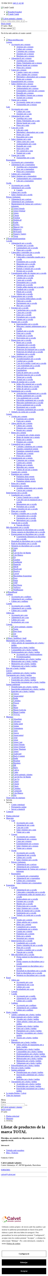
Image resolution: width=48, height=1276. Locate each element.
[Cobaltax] (16, 701)
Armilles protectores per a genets (29, 488)
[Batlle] (14, 698)
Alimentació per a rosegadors (23, 165)
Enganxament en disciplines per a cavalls (27, 534)
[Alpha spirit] (17, 724)
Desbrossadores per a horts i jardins (25, 652)
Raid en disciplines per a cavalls (24, 543)
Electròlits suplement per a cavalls (30, 400)
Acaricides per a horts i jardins (23, 677)
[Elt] (13, 557)
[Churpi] (15, 215)
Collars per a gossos (24, 49)
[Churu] (14, 786)
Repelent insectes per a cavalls (28, 375)
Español (18, 12)
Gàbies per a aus (18, 620)
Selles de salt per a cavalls (26, 389)
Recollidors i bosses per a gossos (29, 95)
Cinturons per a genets (25, 460)
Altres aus (10, 613)
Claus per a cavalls (23, 312)
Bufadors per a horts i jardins (23, 647)
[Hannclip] (16, 564)
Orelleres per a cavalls (25, 266)
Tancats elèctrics (23, 525)
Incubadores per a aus (20, 622)
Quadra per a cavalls (24, 335)
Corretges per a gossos (25, 51)
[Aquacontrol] (17, 696)
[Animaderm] (17, 728)
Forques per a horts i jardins (27, 1026)
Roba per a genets (18, 483)
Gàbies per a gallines (19, 601)
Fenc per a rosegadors (25, 169)
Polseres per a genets (24, 428)
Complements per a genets (22, 458)
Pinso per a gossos (23, 67)
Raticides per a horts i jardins (23, 691)
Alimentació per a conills (21, 608)
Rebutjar (24, 1262)
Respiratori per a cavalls (26, 407)
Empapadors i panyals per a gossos (30, 91)
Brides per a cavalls (24, 255)
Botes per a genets (18, 433)
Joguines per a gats (24, 114)
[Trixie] (14, 236)
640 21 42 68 (18, 3)
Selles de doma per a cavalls (27, 386)
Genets (9, 414)
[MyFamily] (16, 232)
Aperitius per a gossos (25, 61)
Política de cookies (13, 1244)
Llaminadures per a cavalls (27, 248)
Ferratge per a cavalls (19, 308)
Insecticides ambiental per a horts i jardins (28, 689)
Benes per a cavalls (24, 342)
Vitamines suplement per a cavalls (30, 409)
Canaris (19, 190)
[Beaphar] (15, 761)
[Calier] (14, 772)
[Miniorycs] (16, 229)
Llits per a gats (22, 130)
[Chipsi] (15, 781)
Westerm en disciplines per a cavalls (25, 546)
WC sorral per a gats (24, 151)
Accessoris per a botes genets (28, 435)
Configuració (24, 1254)
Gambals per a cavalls (25, 289)
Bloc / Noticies (12, 1153)
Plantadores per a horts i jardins (29, 1031)
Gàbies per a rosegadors (21, 174)
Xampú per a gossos (24, 98)
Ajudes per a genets (19, 416)
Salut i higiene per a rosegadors (23, 176)
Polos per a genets (23, 456)
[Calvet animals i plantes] (21, 627)
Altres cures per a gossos (26, 86)
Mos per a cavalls (23, 305)
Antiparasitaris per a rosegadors (29, 178)
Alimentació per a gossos (21, 58)
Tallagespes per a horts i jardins (23, 666)
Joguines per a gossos (25, 54)
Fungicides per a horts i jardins (23, 680)
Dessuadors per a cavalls (26, 282)
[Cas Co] (15, 779)
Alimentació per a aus (20, 617)
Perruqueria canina (18, 807)
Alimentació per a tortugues (22, 201)
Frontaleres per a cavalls (26, 262)
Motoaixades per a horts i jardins (24, 661)
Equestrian (10, 885)
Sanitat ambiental (13, 684)
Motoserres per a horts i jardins (23, 664)
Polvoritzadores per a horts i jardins (25, 1065)
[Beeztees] (15, 763)
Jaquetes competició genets (27, 449)
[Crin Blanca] (17, 555)
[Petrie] (14, 580)
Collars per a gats (23, 111)
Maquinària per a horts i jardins (18, 640)
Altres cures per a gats (25, 141)
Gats (8, 107)
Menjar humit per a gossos (27, 65)
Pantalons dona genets (25, 476)
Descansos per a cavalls (25, 347)
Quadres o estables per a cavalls (24, 513)
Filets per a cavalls (23, 301)
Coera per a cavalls (24, 280)
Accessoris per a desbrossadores (29, 654)
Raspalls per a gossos (25, 93)
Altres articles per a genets (21, 423)
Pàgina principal (12, 816)
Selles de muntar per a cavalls (23, 382)
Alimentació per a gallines (21, 599)
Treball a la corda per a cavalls (23, 412)
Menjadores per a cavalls (26, 520)
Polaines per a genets (24, 442)
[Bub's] (14, 768)
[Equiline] (15, 560)
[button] (9, 800)
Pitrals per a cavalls (24, 292)
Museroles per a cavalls (25, 264)
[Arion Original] (18, 211)
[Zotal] (14, 636)
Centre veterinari (18, 805)
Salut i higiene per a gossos (22, 84)
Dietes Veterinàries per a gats (28, 121)
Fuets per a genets (23, 421)
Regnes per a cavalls (24, 271)
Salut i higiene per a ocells (21, 195)
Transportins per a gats (25, 158)
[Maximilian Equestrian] (21, 576)
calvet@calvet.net (8, 1174)
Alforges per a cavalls (25, 275)
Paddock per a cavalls (25, 331)
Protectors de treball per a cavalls (29, 352)
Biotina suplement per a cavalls (28, 396)
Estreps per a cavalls (24, 285)
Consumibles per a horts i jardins (24, 650)
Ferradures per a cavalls (25, 317)
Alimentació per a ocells (21, 188)
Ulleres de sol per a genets (27, 470)
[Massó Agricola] (18, 710)
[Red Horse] (16, 585)
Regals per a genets (24, 430)
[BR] (13, 550)
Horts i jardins (12, 1012)
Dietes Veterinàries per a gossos (29, 63)
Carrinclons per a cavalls (26, 310)
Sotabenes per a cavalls (25, 354)
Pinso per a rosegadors (25, 171)
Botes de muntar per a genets (28, 437)
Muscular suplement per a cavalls (29, 403)
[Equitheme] (16, 562)
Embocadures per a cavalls (22, 296)
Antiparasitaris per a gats (26, 144)
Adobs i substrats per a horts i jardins (21, 673)
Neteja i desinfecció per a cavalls (24, 509)
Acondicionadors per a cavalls (28, 359)
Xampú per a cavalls (24, 379)
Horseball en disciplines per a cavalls (26, 541)
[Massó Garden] (18, 712)
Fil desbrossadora (23, 657)
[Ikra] (14, 705)
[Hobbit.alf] (16, 220)
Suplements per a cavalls (21, 391)
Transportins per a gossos (26, 104)
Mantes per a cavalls (19, 322)
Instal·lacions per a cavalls (16, 493)
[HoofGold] (16, 569)
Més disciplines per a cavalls (17, 527)
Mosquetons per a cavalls (26, 504)
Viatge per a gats (18, 155)
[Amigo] (15, 726)
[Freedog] (15, 218)
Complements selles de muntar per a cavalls (28, 273)
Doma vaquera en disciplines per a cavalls (28, 532)
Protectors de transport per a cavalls (30, 349)
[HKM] (14, 567)
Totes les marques (13, 1095)
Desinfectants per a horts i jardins (24, 687)
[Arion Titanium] (18, 749)
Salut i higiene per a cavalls (22, 356)
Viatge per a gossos (19, 100)
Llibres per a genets (24, 426)
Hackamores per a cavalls (26, 303)
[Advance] (16, 721)
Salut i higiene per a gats (21, 139)
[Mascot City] (17, 227)
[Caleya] (15, 770)
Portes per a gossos (24, 79)
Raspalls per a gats (23, 146)
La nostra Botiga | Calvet (16, 1093)
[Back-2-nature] (18, 756)
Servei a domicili (18, 809)
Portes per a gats (23, 134)
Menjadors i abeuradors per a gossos (31, 77)
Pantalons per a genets (20, 474)
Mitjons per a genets (24, 465)
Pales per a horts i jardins (26, 1028)
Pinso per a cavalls (23, 250)
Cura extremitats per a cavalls (28, 366)
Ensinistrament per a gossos (22, 81)
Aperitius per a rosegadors (27, 167)
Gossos (9, 42)
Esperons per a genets (25, 419)
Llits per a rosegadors (25, 181)
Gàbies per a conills (19, 610)
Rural (8, 978)
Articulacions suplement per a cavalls (31, 393)
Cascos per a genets (24, 490)
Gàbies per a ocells (18, 192)
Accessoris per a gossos (20, 44)
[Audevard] (16, 754)
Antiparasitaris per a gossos (27, 88)
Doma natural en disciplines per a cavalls (27, 530)
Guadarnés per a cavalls (20, 495)
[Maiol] (14, 707)
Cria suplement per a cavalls (27, 398)
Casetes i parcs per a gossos (27, 72)
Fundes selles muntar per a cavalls (30, 287)
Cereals (9, 624)
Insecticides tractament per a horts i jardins (28, 682)
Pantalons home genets (25, 479)
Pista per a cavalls (18, 511)
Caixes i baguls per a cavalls (27, 497)
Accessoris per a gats (19, 109)
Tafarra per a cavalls (24, 294)
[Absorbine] (16, 719)
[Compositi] (16, 791)
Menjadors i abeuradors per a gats (30, 132)
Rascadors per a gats (24, 137)
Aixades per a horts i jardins (27, 1019)
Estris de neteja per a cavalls (27, 372)
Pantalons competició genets (27, 451)
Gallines (9, 594)
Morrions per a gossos (25, 56)
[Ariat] (14, 738)
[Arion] (14, 740)
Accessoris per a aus (19, 615)
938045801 (5, 1170)
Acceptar (24, 1271)
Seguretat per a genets (20, 486)
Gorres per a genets (24, 463)
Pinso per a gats (22, 125)
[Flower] (15, 703)
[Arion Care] (16, 742)
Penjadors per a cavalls (25, 506)
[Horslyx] (15, 571)
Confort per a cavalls (24, 361)
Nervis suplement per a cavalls (28, 405)
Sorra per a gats (22, 148)
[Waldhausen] (17, 590)
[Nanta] (14, 629)
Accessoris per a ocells (20, 185)
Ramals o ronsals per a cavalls (28, 268)
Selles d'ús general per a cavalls (29, 384)
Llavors (9, 671)
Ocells (8, 183)
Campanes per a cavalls (25, 345)
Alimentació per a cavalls (21, 243)
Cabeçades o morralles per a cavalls (25, 252)
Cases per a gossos (18, 70)
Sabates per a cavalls (24, 319)
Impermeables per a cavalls (27, 324)
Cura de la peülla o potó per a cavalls (31, 363)
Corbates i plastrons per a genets (29, 446)
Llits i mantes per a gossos (27, 74)
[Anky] (14, 548)
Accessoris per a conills (20, 606)
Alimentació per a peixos (21, 199)
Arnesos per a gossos (24, 47)
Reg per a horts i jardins (15, 668)
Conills (9, 604)
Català (16, 14)
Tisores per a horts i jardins (27, 1038)
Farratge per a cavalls (25, 245)
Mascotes (10, 818)
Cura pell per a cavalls (25, 368)
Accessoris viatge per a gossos (28, 102)
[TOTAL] (15, 714)
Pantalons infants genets (26, 481)
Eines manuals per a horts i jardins (25, 1017)
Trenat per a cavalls (24, 377)
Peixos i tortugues (13, 197)
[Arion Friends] (18, 208)
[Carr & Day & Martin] (21, 553)
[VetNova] (15, 587)
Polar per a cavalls (23, 333)
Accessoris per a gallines (21, 597)
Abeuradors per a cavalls (26, 516)
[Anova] (15, 694)
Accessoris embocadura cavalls (28, 299)
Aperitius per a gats (24, 118)
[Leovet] (15, 573)
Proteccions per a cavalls (21, 340)
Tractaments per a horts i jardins (19, 675)
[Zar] (13, 634)
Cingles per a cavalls (24, 278)
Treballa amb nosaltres (15, 1150)
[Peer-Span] (16, 631)
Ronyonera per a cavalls (26, 338)
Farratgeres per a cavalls (26, 518)
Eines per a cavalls (23, 315)
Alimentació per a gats (20, 116)
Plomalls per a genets (24, 453)
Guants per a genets (19, 472)
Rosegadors (11, 160)
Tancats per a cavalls (19, 523)
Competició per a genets (21, 444)
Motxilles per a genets (25, 467)
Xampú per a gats (23, 153)
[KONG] (15, 225)
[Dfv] (14, 795)
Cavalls (9, 241)
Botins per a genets (24, 439)
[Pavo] (14, 578)
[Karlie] (14, 222)
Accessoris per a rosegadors (22, 162)
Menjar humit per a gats (25, 123)
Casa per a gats (17, 128)
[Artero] (15, 213)
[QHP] (14, 583)
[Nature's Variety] (18, 234)
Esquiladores (21, 370)
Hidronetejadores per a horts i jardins (26, 659)
